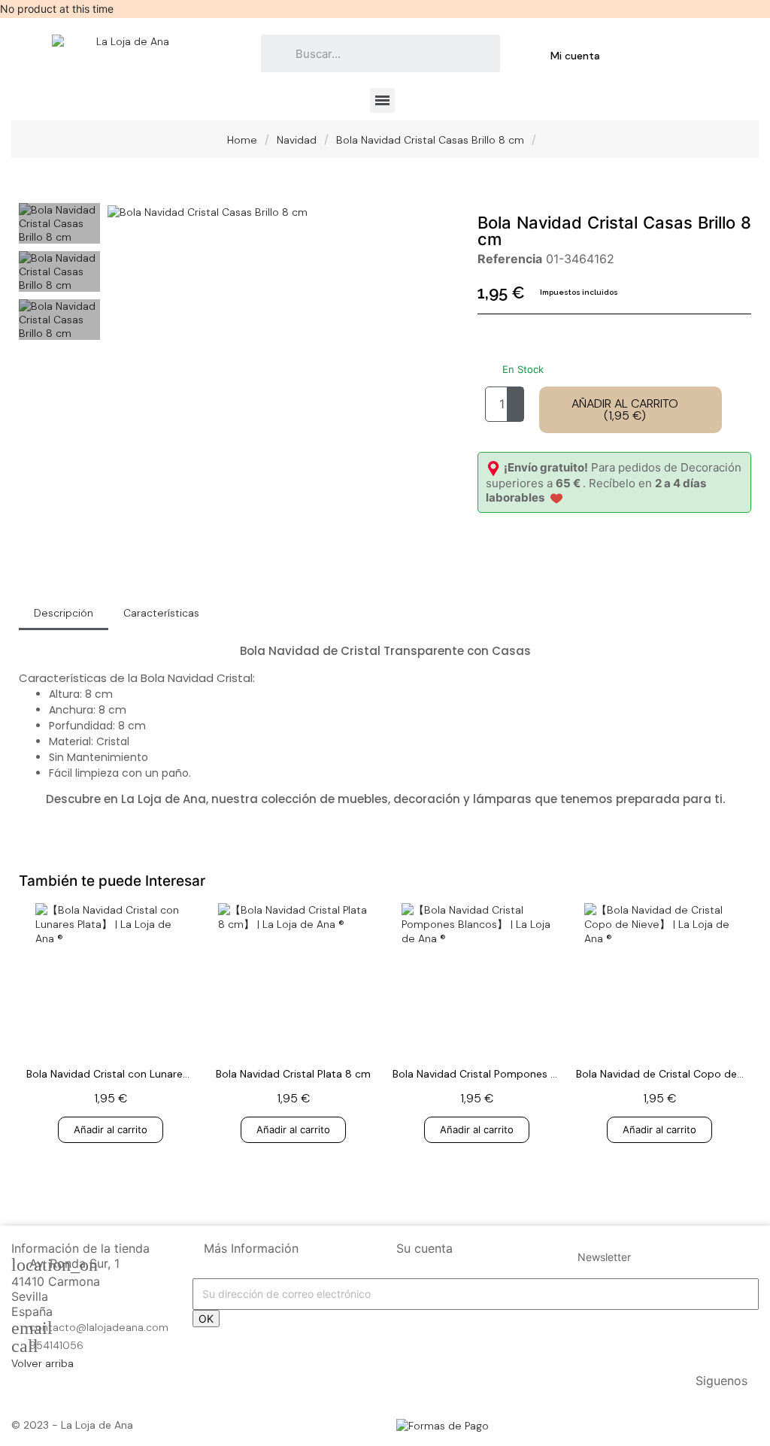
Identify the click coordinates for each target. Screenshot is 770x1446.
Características (161, 613)
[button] (121, 211)
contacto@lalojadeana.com (98, 1327)
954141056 (56, 1345)
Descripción (63, 613)
